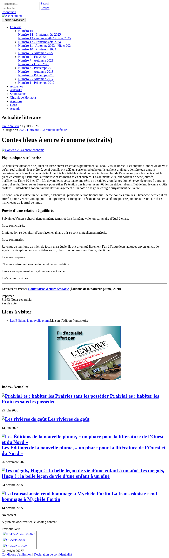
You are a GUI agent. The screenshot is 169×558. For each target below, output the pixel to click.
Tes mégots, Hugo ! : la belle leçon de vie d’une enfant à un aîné (83, 473)
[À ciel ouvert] (12, 15)
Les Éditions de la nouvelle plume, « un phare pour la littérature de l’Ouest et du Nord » (83, 450)
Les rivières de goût (68, 419)
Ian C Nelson (10, 126)
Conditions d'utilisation (17, 554)
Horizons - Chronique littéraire (47, 130)
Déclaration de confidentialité (53, 554)
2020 (22, 130)
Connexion (9, 12)
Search (45, 3)
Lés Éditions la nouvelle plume (30, 320)
